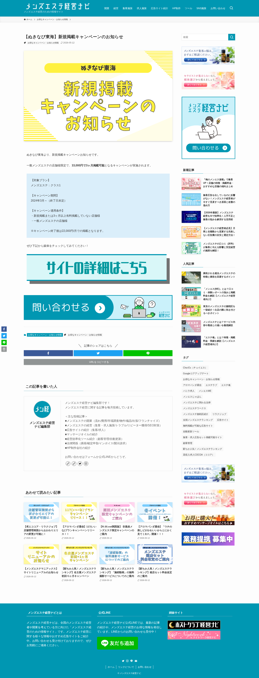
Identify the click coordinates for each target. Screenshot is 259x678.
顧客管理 (187, 443)
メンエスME (205, 391)
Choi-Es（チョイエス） (195, 367)
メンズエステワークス (194, 408)
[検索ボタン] (231, 8)
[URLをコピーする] (4, 349)
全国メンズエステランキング (198, 420)
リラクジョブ (219, 414)
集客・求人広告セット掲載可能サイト (202, 437)
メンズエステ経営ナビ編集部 (42, 424)
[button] (48, 353)
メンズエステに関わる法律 (197, 402)
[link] (68, 463)
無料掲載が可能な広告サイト (198, 425)
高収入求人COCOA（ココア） (198, 454)
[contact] (135, 661)
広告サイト (223, 420)
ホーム (111, 667)
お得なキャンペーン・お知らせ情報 (43, 43)
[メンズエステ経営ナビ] (58, 6)
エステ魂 (225, 385)
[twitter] (80, 463)
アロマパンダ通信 (192, 385)
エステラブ (211, 385)
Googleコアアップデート (196, 373)
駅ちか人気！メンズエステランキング (202, 449)
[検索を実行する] (231, 37)
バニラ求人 (189, 391)
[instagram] (86, 463)
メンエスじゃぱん (192, 396)
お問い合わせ (145, 667)
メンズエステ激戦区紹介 (195, 414)
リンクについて (126, 667)
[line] (131, 661)
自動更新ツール (191, 431)
